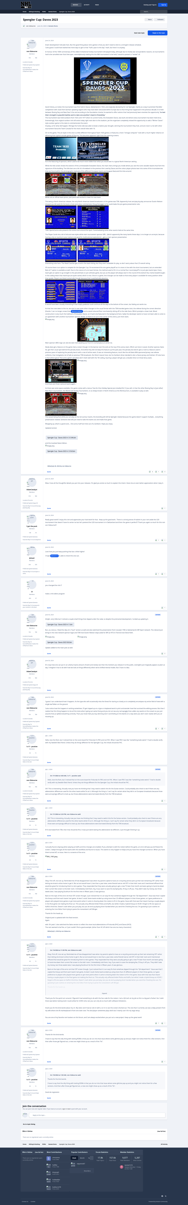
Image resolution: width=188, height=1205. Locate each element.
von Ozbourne (30, 26)
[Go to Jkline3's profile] (32, 550)
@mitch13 (54, 556)
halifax (54, 1165)
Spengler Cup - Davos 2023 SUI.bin (59, 642)
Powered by (158, 1201)
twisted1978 (129, 1165)
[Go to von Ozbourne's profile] (24, 26)
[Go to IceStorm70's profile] (49, 1188)
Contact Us (25, 1201)
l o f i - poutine (31, 747)
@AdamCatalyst (77, 311)
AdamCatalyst (32, 490)
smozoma (56, 1157)
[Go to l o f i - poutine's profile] (32, 739)
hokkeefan (56, 1180)
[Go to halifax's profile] (49, 1166)
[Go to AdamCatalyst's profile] (32, 482)
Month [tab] (82, 1158)
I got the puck (32, 526)
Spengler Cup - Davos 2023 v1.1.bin (59, 625)
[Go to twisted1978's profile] (121, 1167)
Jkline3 (31, 558)
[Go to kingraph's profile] (49, 1173)
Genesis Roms (53, 26)
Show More (87, 1171)
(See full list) (161, 1131)
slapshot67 (81, 1164)
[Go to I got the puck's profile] (32, 519)
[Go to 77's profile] (32, 584)
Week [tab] (74, 1158)
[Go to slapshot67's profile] (73, 1165)
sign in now (66, 1109)
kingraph (55, 1172)
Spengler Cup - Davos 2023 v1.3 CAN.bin (61, 438)
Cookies (33, 1201)
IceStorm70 (56, 1187)
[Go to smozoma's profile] (49, 1158)
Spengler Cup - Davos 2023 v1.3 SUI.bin (61, 451)
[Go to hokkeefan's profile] (49, 1180)
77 (32, 592)
